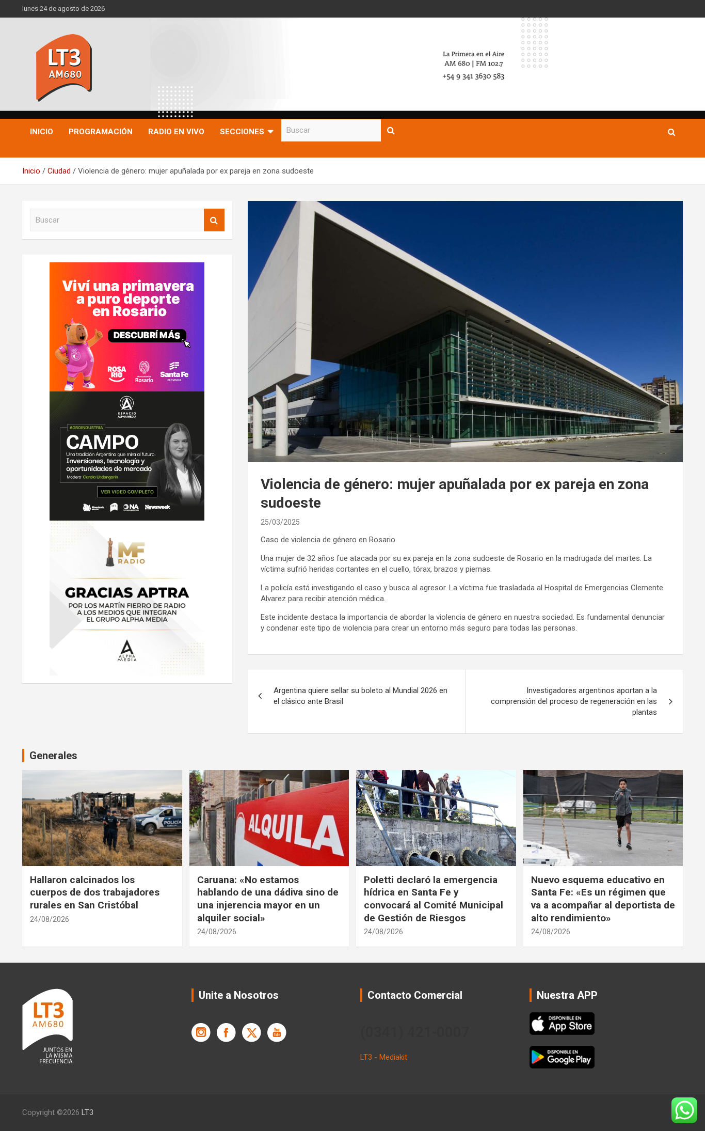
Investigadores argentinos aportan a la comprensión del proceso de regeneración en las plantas (574, 701)
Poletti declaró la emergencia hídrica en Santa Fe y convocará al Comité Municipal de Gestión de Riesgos (433, 899)
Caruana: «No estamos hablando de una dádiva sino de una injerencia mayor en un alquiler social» (268, 899)
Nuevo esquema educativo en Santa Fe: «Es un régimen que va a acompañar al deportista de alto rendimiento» (603, 899)
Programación (101, 131)
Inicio (41, 131)
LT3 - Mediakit (383, 1057)
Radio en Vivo (176, 131)
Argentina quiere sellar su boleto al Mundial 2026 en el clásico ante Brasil (360, 696)
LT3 (87, 1112)
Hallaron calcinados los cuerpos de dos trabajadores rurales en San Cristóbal (94, 892)
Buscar (391, 130)
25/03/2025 (280, 522)
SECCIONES (242, 131)
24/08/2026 (49, 919)
